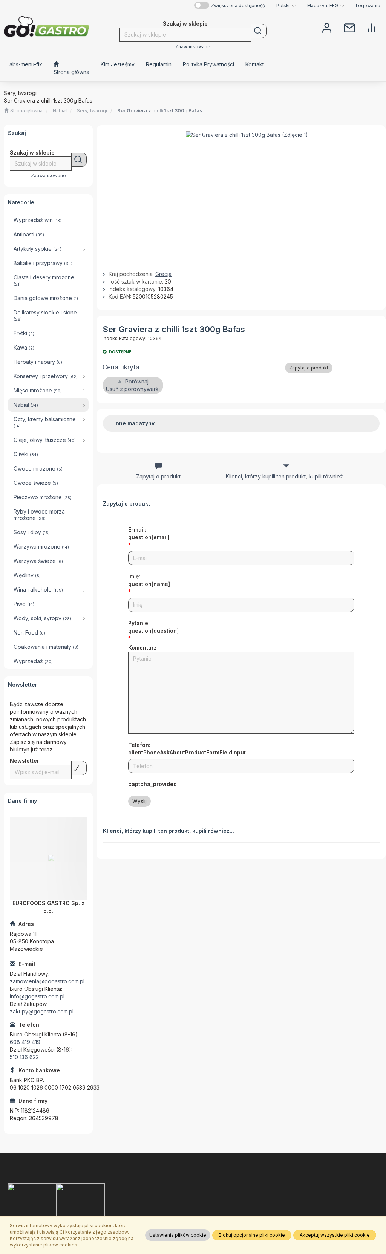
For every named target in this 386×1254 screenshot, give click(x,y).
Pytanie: (153, 627)
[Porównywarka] (371, 27)
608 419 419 (25, 1042)
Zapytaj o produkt (308, 368)
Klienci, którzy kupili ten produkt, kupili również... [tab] (286, 476)
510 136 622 (24, 1057)
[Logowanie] (327, 27)
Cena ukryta (121, 367)
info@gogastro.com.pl (37, 996)
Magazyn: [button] (322, 5)
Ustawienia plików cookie (177, 1235)
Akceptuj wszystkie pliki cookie (335, 1235)
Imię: (149, 580)
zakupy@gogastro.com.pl (42, 1011)
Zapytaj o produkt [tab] (158, 476)
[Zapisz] (79, 768)
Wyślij (139, 801)
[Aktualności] (349, 27)
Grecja (163, 274)
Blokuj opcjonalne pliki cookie (252, 1235)
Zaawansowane (192, 46)
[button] (286, 5)
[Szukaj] (259, 31)
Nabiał (60, 110)
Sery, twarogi (92, 110)
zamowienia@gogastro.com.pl (47, 981)
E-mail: (149, 533)
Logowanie (368, 5)
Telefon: (187, 749)
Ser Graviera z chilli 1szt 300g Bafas (159, 110)
